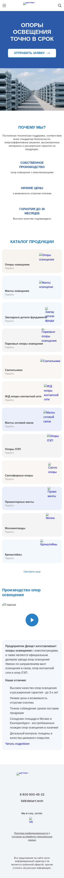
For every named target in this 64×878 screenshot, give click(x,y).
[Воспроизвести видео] (32, 620)
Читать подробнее (17, 743)
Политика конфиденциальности (31, 833)
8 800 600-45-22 (32, 794)
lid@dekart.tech (32, 801)
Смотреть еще (32, 571)
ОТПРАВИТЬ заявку (29, 53)
